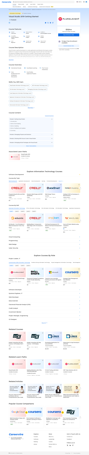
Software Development (26, 9)
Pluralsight (13, 19)
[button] (9, 22)
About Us (51, 436)
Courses (36, 436)
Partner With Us (53, 444)
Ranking (36, 441)
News (50, 446)
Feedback (69, 439)
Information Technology (16, 9)
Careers (51, 441)
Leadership (51, 439)
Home (10, 9)
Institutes (36, 439)
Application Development (36, 9)
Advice (35, 444)
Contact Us (69, 436)
